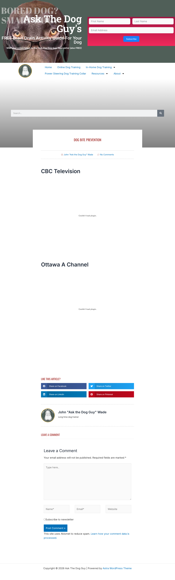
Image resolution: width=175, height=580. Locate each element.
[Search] (160, 113)
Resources (98, 73)
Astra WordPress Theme (117, 568)
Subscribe (131, 39)
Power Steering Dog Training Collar (65, 73)
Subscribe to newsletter (60, 519)
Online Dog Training (68, 67)
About (117, 73)
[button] (64, 386)
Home (48, 67)
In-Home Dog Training (99, 67)
